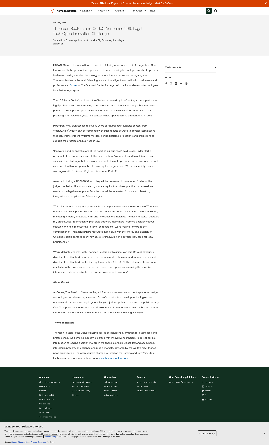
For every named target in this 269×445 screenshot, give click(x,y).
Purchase (119, 10)
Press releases (45, 408)
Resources (137, 10)
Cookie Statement (19, 442)
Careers (42, 391)
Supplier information (80, 386)
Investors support (111, 386)
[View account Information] (215, 11)
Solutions (85, 10)
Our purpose (44, 404)
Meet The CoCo (163, 3)
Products (102, 10)
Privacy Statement (39, 442)
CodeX (73, 85)
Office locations (111, 395)
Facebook (209, 382)
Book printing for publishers (181, 382)
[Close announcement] (265, 3)
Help (152, 10)
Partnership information (81, 382)
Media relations (110, 391)
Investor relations (46, 399)
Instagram (209, 386)
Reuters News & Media (146, 382)
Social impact (44, 412)
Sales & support (111, 382)
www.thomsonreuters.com (113, 357)
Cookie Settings (50, 437)
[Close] (264, 433)
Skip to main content (12, 9)
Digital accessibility (47, 395)
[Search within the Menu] (209, 11)
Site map (75, 395)
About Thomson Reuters (49, 382)
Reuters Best (142, 386)
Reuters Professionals (146, 391)
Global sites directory (81, 391)
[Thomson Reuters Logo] (64, 11)
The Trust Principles (47, 417)
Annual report (45, 386)
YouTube (208, 399)
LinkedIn (208, 391)
